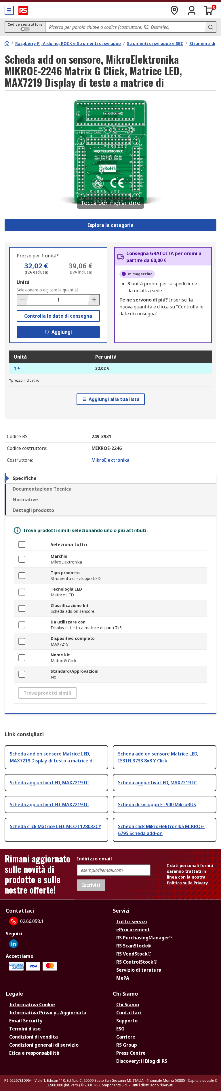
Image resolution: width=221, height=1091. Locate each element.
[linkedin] (13, 943)
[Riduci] (23, 300)
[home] (7, 43)
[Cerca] (210, 27)
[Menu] (9, 10)
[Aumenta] (93, 300)
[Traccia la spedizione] (174, 10)
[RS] (23, 10)
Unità (23, 282)
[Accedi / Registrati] (191, 10)
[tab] (110, 478)
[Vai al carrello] (208, 10)
